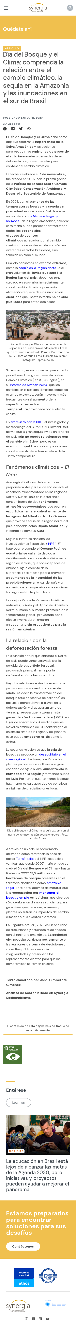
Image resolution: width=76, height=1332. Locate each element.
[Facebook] (6, 128)
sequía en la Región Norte (37, 268)
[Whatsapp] (29, 128)
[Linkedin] (14, 128)
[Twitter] (21, 128)
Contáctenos (23, 1246)
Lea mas (18, 1102)
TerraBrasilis (25, 859)
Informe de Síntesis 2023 (28, 385)
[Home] (38, 7)
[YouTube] (47, 1319)
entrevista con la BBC (26, 422)
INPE (51, 544)
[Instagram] (27, 1319)
